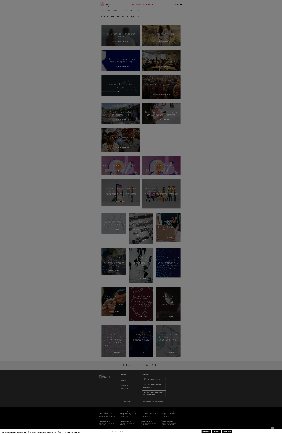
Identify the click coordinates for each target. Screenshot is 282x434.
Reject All (216, 431)
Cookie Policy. (77, 432)
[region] (141, 431)
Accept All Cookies (227, 431)
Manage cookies (206, 431)
